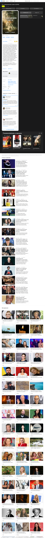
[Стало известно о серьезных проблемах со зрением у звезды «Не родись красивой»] (8, 444)
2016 (3, 35)
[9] (15, 74)
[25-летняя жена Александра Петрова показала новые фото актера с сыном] (8, 486)
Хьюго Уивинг (14, 83)
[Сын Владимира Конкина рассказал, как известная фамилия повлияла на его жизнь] (22, 402)
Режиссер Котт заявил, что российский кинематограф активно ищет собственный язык (22, 240)
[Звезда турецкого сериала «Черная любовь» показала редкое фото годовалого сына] (36, 529)
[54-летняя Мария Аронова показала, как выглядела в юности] (8, 515)
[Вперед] (41, 133)
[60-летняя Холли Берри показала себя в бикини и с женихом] (8, 529)
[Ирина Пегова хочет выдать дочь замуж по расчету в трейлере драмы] (22, 500)
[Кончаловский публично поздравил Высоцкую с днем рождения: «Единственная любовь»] (8, 458)
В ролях (4, 81)
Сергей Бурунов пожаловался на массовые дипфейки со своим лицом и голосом (22, 259)
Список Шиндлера (36, 148)
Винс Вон (12, 82)
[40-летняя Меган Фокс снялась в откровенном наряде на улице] (36, 416)
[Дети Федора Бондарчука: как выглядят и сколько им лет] (36, 402)
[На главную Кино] (3, 1)
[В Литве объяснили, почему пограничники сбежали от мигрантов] (8, 331)
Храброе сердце (6, 148)
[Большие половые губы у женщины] (8, 345)
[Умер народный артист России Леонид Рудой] (22, 331)
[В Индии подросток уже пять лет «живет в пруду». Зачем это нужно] (36, 444)
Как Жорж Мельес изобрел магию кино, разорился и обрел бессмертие (21, 279)
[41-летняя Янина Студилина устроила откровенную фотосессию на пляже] (8, 416)
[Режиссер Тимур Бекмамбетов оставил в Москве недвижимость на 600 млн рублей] (22, 416)
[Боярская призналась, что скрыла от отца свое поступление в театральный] (22, 430)
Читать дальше (5, 104)
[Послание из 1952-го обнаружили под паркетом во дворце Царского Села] (22, 387)
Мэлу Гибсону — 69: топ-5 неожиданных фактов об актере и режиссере (21, 172)
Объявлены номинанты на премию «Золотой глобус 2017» (21, 211)
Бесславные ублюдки (16, 148)
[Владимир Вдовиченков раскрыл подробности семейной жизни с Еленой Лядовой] (22, 345)
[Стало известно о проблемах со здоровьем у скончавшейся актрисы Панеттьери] (8, 317)
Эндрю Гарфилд (10, 81)
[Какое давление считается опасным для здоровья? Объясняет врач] (22, 486)
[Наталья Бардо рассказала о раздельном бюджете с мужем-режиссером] (22, 458)
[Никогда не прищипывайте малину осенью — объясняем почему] (8, 472)
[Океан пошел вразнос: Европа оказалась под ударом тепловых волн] (36, 387)
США (9, 84)
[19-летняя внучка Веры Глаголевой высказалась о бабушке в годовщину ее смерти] (36, 458)
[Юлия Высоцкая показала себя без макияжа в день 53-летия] (22, 472)
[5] (9, 74)
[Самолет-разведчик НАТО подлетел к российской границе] (36, 430)
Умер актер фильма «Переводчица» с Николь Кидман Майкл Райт (21, 298)
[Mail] (1, 1)
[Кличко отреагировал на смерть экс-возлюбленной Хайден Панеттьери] (36, 486)
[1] (3, 74)
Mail (1, 537)
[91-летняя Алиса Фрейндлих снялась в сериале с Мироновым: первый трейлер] (36, 331)
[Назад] (39, 133)
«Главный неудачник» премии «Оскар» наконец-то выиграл (22, 191)
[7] (12, 74)
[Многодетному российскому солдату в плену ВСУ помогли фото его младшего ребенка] (22, 317)
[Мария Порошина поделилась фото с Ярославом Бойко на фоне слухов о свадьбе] (36, 345)
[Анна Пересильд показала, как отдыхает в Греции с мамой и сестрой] (22, 515)
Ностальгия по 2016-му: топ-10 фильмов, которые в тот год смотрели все (21, 162)
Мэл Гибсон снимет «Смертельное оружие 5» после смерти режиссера (21, 182)
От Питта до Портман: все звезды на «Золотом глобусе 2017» (22, 201)
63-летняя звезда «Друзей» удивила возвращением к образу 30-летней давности (22, 289)
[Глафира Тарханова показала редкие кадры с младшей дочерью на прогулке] (22, 359)
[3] (6, 74)
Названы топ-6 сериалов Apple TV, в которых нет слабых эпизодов (21, 269)
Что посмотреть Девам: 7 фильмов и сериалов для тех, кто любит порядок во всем (22, 250)
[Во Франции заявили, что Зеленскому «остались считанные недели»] (8, 373)
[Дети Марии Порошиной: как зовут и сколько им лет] (36, 317)
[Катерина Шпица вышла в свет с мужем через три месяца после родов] (8, 500)
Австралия (11, 84)
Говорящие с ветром (26, 148)
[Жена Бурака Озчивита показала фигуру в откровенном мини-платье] (8, 402)
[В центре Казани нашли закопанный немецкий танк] (22, 529)
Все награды (5, 41)
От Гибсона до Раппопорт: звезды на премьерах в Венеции (21, 230)
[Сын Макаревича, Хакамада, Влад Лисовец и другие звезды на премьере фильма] (36, 472)
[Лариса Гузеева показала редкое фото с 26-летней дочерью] (8, 359)
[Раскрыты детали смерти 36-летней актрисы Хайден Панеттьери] (22, 444)
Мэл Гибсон (10, 79)
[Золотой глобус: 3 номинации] (16, 41)
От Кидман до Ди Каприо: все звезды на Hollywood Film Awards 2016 (22, 221)
